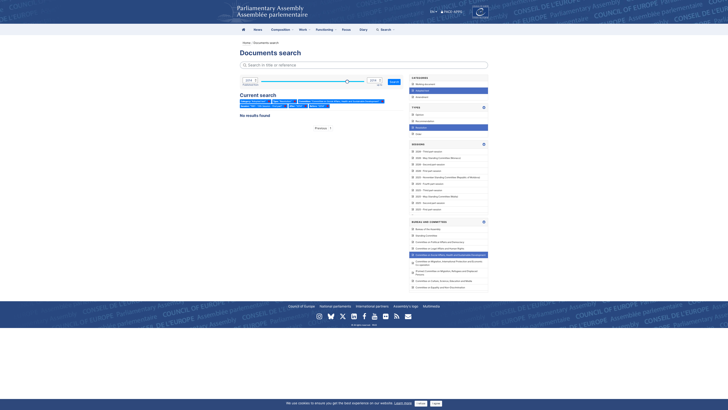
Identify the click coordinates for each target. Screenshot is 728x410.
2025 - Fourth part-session (429, 183)
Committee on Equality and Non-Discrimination (440, 287)
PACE (374, 325)
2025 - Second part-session (430, 203)
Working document (425, 84)
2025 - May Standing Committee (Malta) (437, 196)
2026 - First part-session (428, 171)
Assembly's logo (405, 306)
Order (418, 134)
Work (303, 30)
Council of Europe (301, 306)
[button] (484, 107)
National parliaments (335, 306)
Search (386, 30)
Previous (321, 128)
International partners (372, 306)
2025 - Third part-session (429, 190)
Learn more (403, 403)
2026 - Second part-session (430, 164)
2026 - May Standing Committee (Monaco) (438, 158)
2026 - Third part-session (429, 151)
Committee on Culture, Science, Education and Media (444, 281)
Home (247, 43)
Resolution (421, 127)
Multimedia (431, 306)
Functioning (324, 30)
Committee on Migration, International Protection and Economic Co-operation (449, 263)
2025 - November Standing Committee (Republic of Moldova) (448, 177)
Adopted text (422, 90)
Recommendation (425, 121)
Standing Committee (426, 235)
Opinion (420, 114)
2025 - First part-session (428, 209)
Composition (280, 30)
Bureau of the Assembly (428, 229)
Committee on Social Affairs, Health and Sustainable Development (451, 255)
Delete (268, 101)
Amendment (422, 97)
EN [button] (432, 12)
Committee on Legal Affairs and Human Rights (440, 248)
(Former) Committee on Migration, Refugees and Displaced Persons (446, 273)
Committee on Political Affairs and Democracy (440, 242)
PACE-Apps (453, 12)
